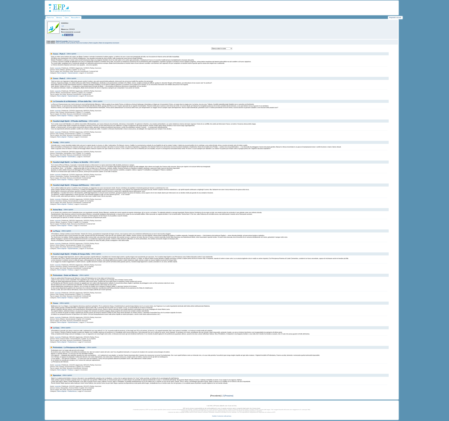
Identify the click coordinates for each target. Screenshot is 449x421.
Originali (59, 18)
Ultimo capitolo (71, 54)
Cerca (67, 18)
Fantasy (70, 115)
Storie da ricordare (82, 43)
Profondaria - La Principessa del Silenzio (69, 347)
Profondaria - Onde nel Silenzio (65, 275)
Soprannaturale (73, 73)
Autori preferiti (70, 43)
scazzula (58, 68)
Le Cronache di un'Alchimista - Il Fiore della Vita (72, 101)
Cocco (55, 303)
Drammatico (72, 156)
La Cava (56, 328)
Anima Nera (57, 210)
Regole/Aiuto (75, 18)
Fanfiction (50, 18)
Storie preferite (60, 43)
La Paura (56, 231)
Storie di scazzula (62, 41)
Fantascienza (72, 342)
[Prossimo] (228, 396)
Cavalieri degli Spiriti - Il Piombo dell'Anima (70, 121)
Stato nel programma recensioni (109, 43)
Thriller (70, 225)
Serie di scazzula (74, 41)
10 (80, 298)
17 (85, 322)
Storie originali (61, 73)
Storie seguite (93, 43)
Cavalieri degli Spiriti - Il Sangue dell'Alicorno (71, 185)
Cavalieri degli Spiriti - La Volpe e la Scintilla (70, 162)
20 (85, 248)
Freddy (56, 142)
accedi (399, 17)
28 (85, 96)
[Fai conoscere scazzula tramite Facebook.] (68, 35)
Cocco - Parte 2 (59, 78)
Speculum (57, 375)
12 (85, 73)
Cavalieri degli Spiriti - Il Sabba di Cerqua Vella (71, 254)
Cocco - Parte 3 (59, 54)
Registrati (392, 17)
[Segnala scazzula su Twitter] (63, 35)
